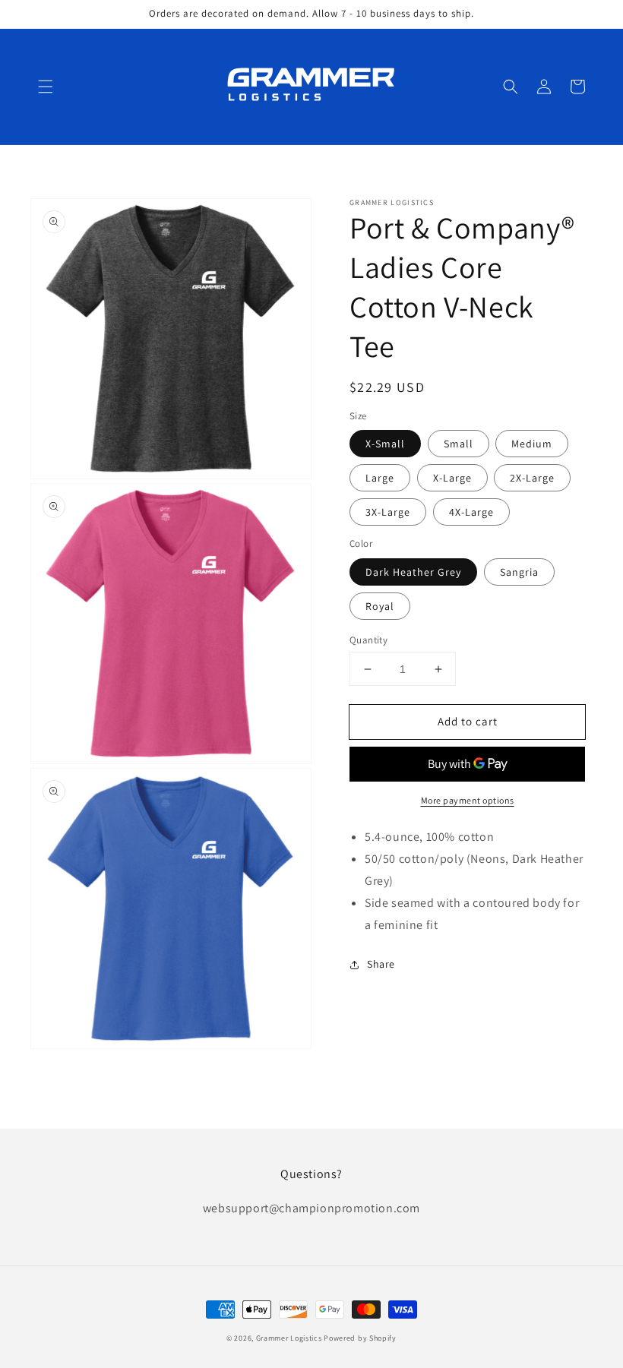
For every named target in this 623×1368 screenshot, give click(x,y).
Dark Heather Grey (413, 572)
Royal (379, 606)
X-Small (385, 443)
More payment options (467, 800)
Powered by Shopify (360, 1338)
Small (458, 443)
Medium (531, 443)
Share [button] (381, 964)
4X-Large (471, 512)
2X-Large (532, 478)
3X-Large (387, 512)
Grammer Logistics (289, 1338)
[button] (45, 86)
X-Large (452, 478)
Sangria (519, 572)
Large (379, 478)
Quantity (368, 639)
